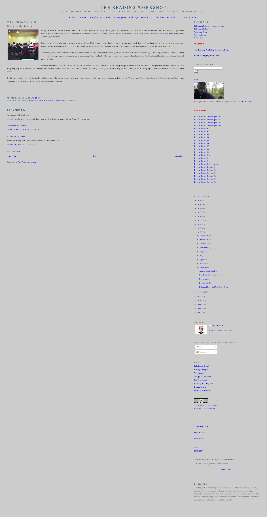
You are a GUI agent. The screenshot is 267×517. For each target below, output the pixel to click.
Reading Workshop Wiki (204, 383)
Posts (200, 346)
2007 (199, 312)
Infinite (159, 17)
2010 (199, 300)
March (202, 263)
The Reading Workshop (134, 7)
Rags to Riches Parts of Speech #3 (207, 122)
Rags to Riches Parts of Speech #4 (207, 125)
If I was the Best (205, 282)
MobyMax (121, 17)
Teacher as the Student (19, 26)
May (202, 255)
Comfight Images (201, 369)
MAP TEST (199, 450)
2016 (199, 216)
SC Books (172, 17)
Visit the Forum (227, 469)
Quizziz (110, 17)
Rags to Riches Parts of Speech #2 (207, 119)
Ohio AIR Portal (200, 432)
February (203, 267)
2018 (199, 208)
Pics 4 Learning (200, 379)
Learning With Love (202, 390)
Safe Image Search (201, 365)
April (202, 259)
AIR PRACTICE (201, 426)
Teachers (71, 100)
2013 (199, 228)
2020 (199, 200)
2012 (199, 232)
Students (60, 100)
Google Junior (199, 372)
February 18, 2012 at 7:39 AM (23, 129)
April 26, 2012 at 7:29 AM (21, 144)
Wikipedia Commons (202, 376)
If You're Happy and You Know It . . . (213, 286)
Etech (165, 33)
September (204, 247)
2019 (199, 204)
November (204, 239)
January (203, 291)
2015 (199, 220)
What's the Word (200, 31)
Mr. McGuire (246, 101)
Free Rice (146, 17)
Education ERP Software (17, 125)
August (203, 251)
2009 (199, 304)
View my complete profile (222, 330)
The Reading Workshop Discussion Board (211, 49)
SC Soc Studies (189, 17)
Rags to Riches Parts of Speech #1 (207, 116)
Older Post (179, 156)
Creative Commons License (205, 408)
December (204, 235)
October (203, 243)
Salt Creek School (201, 28)
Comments (202, 352)
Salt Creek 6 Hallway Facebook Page (209, 25)
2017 (199, 212)
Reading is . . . (204, 278)
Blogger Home (200, 386)
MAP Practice (200, 438)
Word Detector (200, 34)
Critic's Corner (78, 17)
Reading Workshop (45, 100)
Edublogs (133, 17)
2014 (199, 224)
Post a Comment (13, 151)
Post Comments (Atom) (27, 162)
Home (95, 156)
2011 (199, 296)
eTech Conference (24, 100)
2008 (199, 308)
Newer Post (11, 156)
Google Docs (97, 17)
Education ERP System (16, 136)
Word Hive (198, 37)
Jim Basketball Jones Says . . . (211, 274)
